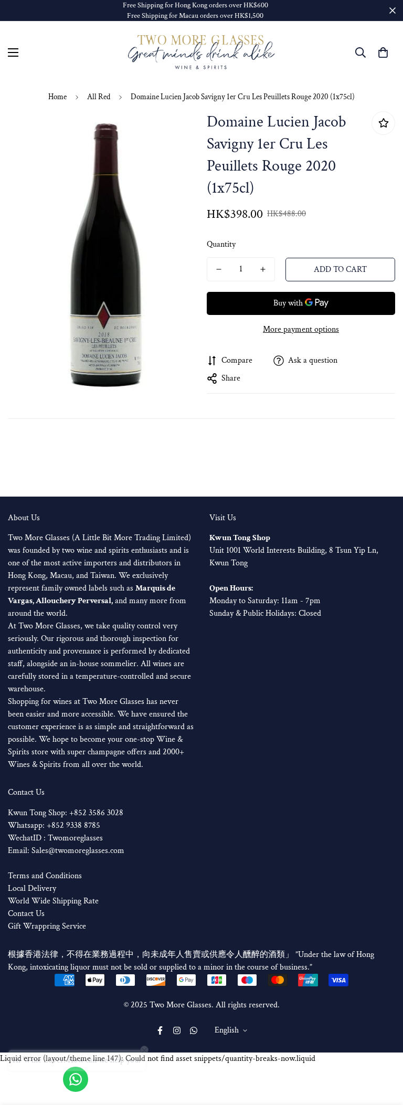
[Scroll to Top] (382, 1048)
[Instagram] (176, 1030)
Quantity (221, 244)
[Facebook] (160, 1030)
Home (57, 97)
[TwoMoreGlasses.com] (201, 52)
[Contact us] (75, 1079)
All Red (98, 97)
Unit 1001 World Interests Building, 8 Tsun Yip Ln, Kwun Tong (293, 550)
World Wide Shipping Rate (53, 901)
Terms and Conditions (45, 875)
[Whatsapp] (193, 1030)
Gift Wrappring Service (47, 926)
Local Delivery (32, 888)
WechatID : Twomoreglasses (55, 838)
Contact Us (26, 913)
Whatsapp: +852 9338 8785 (54, 825)
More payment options (301, 329)
